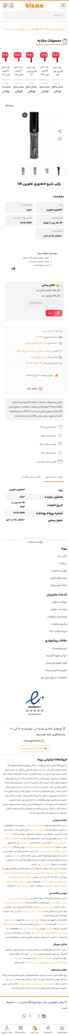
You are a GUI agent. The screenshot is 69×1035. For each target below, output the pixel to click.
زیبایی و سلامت (50, 29)
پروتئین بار (24, 898)
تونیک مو (7, 847)
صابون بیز (63, 851)
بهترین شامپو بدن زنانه (55, 670)
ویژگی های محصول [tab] (54, 477)
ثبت (50, 313)
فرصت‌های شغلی (58, 578)
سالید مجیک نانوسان (46, 984)
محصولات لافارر (60, 873)
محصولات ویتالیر (25, 877)
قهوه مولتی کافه (10, 924)
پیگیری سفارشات (59, 624)
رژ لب (9, 29)
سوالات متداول (59, 602)
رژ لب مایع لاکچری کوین (36, 343)
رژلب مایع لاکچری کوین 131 (31, 69)
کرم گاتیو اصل (17, 838)
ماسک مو (29, 847)
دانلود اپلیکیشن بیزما (33, 748)
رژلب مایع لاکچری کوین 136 (18, 69)
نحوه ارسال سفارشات (57, 617)
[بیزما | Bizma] (34, 5)
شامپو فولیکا (49, 847)
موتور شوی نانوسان (27, 984)
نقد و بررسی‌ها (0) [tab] (31, 477)
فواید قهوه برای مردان (56, 663)
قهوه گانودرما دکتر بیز (30, 928)
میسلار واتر (24, 843)
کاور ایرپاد (33, 954)
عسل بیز (21, 903)
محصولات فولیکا (22, 886)
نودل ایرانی (55, 903)
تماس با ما (62, 556)
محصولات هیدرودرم (52, 886)
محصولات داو (20, 881)
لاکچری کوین (48, 331)
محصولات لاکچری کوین (43, 873)
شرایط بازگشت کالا (58, 631)
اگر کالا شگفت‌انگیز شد (48, 291)
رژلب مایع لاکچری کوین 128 (57, 69)
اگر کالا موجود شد (50, 296)
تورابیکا (49, 928)
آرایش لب (19, 29)
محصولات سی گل (49, 881)
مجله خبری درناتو (59, 585)
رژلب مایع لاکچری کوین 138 (5, 69)
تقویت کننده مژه (37, 830)
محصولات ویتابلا (25, 873)
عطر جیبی (16, 856)
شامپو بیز (38, 847)
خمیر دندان (45, 864)
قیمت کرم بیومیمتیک (48, 851)
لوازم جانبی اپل (52, 962)
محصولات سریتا (11, 873)
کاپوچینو (42, 924)
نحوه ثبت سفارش (58, 610)
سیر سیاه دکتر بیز (46, 907)
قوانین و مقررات (59, 571)
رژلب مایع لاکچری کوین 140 (44, 69)
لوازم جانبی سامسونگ (34, 962)
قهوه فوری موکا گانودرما (43, 933)
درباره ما (63, 564)
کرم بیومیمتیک (59, 648)
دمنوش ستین (37, 911)
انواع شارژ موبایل (45, 958)
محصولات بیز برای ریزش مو (54, 678)
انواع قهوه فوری (32, 920)
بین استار (26, 911)
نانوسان (11, 979)
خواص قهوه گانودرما (56, 656)
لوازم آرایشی (33, 29)
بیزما (63, 29)
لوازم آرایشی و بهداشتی (34, 825)
